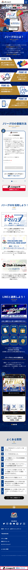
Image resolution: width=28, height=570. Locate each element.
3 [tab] (15, 181)
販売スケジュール (5, 541)
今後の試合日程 (4, 533)
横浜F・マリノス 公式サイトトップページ (11, 529)
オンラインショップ (5, 544)
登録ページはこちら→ (14, 176)
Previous (2, 424)
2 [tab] (13, 181)
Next (25, 424)
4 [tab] (16, 181)
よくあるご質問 (4, 549)
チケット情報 (4, 538)
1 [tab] (12, 181)
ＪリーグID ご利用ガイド (13, 498)
